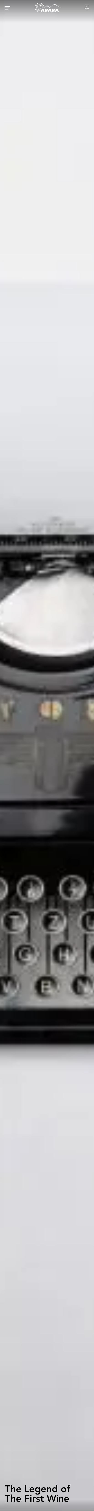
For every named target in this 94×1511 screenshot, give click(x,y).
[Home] (47, 8)
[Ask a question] (87, 7)
